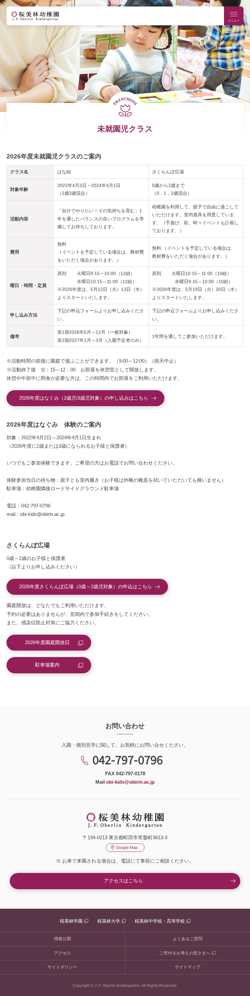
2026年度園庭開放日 (47, 642)
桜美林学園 (71, 921)
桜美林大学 (108, 921)
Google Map (127, 847)
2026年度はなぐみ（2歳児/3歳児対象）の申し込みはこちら (83, 398)
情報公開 (62, 938)
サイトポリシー (62, 967)
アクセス (62, 953)
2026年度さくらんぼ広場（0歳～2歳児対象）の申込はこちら (85, 586)
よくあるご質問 (187, 938)
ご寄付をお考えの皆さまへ (185, 953)
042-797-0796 (127, 759)
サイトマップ (187, 967)
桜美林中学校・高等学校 (160, 921)
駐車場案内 (47, 664)
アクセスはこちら (123, 880)
